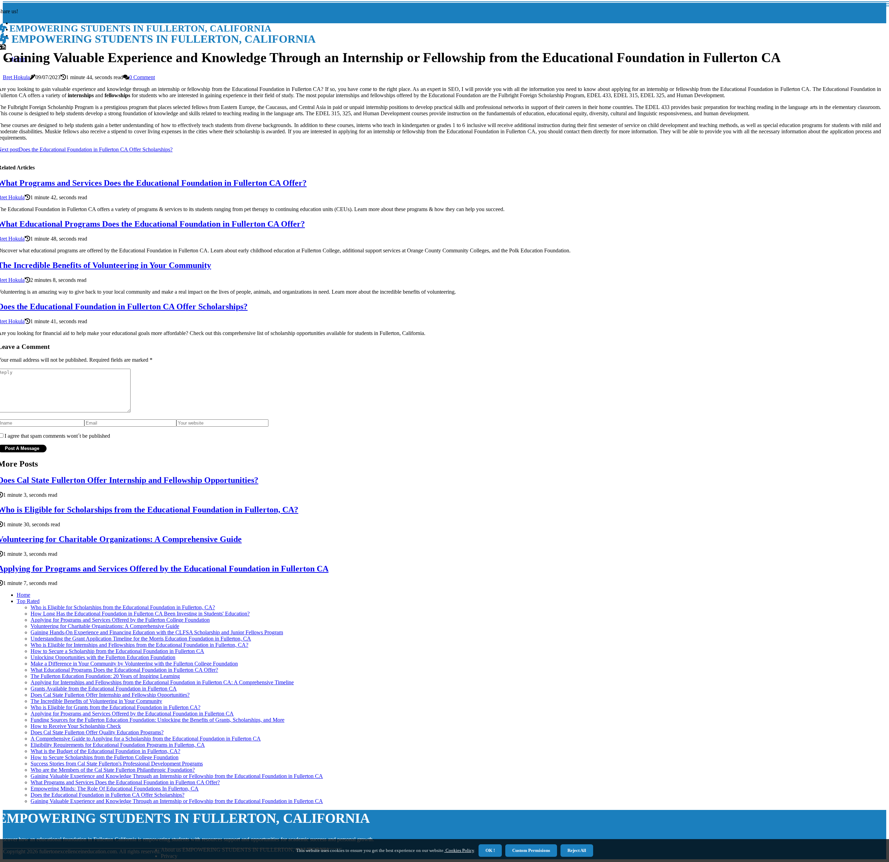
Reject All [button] (576, 850)
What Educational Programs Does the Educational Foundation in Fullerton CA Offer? (124, 670)
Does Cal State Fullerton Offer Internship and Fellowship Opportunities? (110, 695)
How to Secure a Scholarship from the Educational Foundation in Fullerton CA (117, 651)
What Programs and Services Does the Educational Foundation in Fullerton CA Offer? (125, 782)
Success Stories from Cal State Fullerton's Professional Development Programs (117, 764)
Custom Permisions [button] (531, 850)
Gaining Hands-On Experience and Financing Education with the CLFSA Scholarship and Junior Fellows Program (157, 632)
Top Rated (28, 601)
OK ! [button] (490, 850)
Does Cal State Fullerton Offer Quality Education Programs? (97, 732)
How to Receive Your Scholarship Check (76, 726)
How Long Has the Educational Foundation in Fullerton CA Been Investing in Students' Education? (140, 614)
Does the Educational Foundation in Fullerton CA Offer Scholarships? (107, 795)
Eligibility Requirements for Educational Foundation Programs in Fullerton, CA (118, 745)
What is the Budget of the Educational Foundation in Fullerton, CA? (105, 751)
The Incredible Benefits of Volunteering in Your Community (96, 701)
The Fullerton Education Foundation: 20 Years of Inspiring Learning (105, 676)
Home (23, 595)
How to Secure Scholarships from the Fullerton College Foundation (104, 757)
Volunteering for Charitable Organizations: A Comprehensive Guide (105, 626)
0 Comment (142, 77)
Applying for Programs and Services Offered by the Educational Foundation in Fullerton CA (132, 714)
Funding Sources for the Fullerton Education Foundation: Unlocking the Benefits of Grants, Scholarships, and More (157, 720)
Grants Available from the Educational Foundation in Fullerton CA (104, 689)
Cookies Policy (459, 850)
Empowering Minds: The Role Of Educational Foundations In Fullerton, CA (115, 789)
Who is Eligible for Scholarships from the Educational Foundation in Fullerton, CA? (123, 607)
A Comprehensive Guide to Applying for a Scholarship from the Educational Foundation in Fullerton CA (146, 739)
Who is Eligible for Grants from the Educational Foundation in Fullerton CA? (115, 707)
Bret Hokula (16, 77)
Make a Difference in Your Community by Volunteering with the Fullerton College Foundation (134, 664)
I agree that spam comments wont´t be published (57, 436)
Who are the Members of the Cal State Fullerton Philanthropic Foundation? (113, 770)
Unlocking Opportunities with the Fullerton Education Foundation (103, 657)
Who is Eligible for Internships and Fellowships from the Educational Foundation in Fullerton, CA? (139, 645)
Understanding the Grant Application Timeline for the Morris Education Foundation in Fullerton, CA (141, 639)
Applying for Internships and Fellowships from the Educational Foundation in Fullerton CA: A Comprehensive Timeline (162, 682)
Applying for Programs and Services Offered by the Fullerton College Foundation (120, 620)
